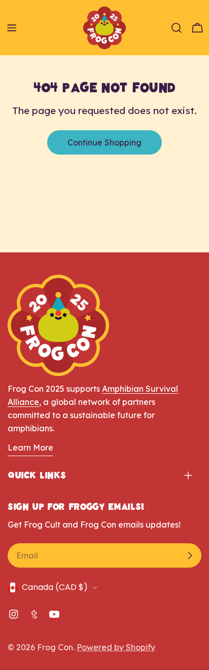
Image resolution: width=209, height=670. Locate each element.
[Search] (176, 28)
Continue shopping (104, 142)
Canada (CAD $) (55, 587)
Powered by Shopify (116, 647)
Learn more (30, 447)
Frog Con (55, 647)
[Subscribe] (189, 555)
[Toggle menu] (12, 28)
